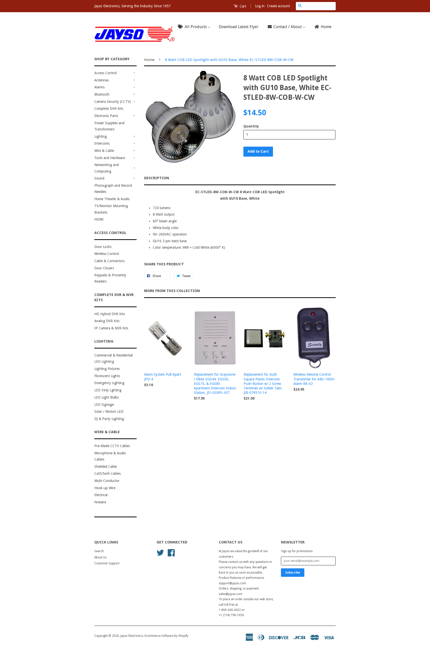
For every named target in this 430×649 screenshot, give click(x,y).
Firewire (100, 502)
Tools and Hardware (109, 158)
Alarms (99, 87)
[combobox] (320, 6)
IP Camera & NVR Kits (111, 328)
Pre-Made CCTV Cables (112, 446)
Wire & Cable (104, 151)
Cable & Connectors (109, 261)
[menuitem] (196, 27)
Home (149, 60)
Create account (278, 6)
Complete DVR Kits (108, 109)
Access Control (105, 73)
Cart (242, 6)
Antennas (101, 80)
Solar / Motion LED (108, 411)
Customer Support (106, 563)
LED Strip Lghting (107, 390)
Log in (260, 6)
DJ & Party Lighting (109, 419)
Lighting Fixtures (107, 369)
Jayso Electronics (131, 636)
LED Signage (104, 405)
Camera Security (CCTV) (112, 102)
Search (99, 551)
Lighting (100, 136)
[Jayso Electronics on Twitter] (160, 552)
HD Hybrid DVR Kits (109, 314)
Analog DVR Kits (106, 321)
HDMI (99, 219)
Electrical (101, 495)
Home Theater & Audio (112, 199)
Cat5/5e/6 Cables (107, 473)
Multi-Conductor (106, 481)
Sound (99, 178)
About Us (100, 557)
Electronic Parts (106, 116)
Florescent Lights (107, 376)
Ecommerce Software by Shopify (166, 636)
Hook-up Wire (104, 488)
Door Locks (102, 247)
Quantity (251, 126)
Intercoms (101, 143)
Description (156, 178)
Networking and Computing (106, 168)
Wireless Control (106, 254)
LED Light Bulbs (106, 397)
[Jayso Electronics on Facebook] (171, 552)
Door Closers (104, 268)
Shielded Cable (105, 467)
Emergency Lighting (109, 383)
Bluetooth (101, 94)
